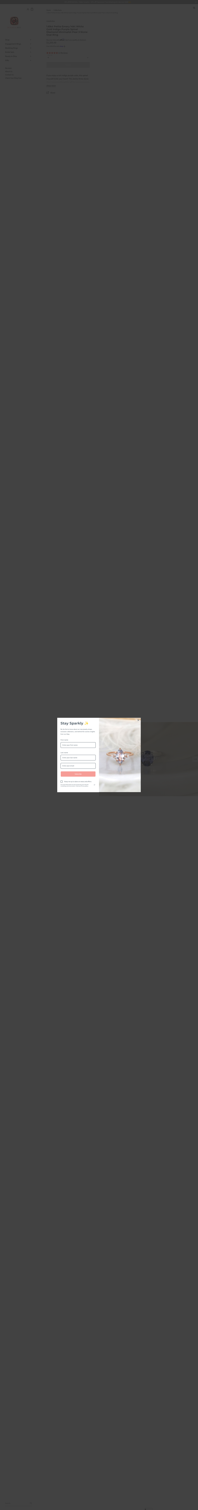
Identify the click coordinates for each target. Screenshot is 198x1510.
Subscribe (78, 774)
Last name (64, 752)
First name (64, 740)
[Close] (138, 720)
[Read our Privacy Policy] (94, 785)
